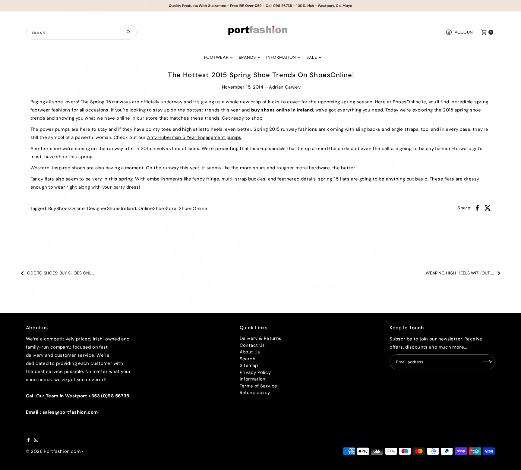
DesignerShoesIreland (111, 208)
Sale (311, 57)
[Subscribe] (487, 361)
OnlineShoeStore (157, 208)
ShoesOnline (193, 208)
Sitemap (249, 365)
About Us (250, 352)
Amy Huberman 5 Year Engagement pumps (194, 137)
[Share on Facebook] (477, 207)
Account (465, 32)
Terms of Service (258, 386)
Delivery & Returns (261, 338)
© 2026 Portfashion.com (53, 451)
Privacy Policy (255, 372)
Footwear (216, 57)
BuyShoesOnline (66, 208)
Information (281, 57)
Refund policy (255, 393)
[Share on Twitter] (487, 207)
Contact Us (252, 345)
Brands (247, 57)
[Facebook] (28, 440)
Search (247, 359)
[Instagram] (36, 440)
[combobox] (81, 32)
